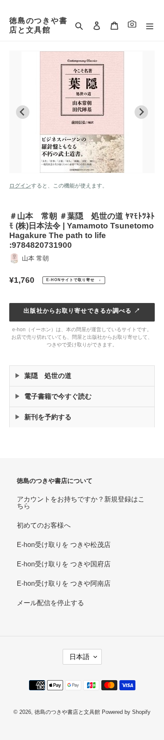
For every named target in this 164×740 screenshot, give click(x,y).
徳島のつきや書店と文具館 (38, 25)
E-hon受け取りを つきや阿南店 (64, 583)
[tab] (76, 166)
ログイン (20, 185)
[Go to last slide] (22, 112)
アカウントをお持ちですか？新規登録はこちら (81, 502)
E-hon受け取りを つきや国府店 (64, 564)
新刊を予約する (47, 417)
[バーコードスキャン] (132, 25)
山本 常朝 (35, 258)
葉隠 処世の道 (47, 375)
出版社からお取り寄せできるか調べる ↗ (82, 310)
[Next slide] (141, 112)
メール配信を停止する (50, 602)
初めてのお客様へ (44, 525)
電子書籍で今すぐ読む (58, 396)
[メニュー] (150, 25)
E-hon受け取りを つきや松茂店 (64, 544)
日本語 (79, 656)
